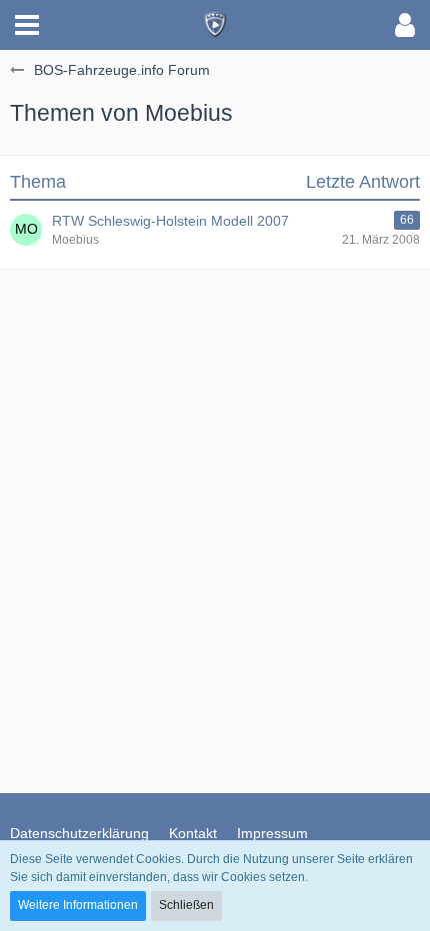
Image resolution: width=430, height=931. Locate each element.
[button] (27, 25)
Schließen (186, 905)
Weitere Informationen (78, 905)
